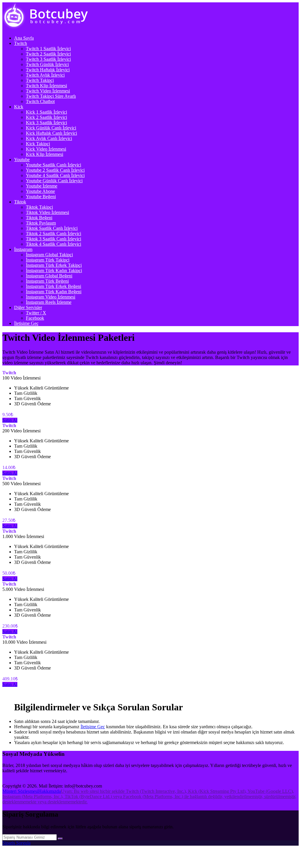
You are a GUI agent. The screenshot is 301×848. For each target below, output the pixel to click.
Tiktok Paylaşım (41, 222)
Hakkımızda (49, 791)
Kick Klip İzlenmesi (44, 154)
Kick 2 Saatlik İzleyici (46, 117)
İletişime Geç (26, 323)
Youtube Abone (40, 191)
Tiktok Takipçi (39, 207)
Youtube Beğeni (41, 196)
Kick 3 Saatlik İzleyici (46, 122)
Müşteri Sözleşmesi (20, 791)
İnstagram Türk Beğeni (47, 281)
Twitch (20, 43)
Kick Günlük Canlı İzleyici (51, 127)
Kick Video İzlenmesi (46, 148)
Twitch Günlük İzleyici (47, 64)
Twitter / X (36, 312)
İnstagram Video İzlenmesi (50, 296)
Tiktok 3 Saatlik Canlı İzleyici (53, 238)
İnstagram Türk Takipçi (47, 259)
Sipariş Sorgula (16, 842)
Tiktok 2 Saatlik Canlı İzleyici (53, 233)
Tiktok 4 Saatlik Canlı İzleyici (53, 244)
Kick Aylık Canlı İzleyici (49, 138)
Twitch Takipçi (40, 80)
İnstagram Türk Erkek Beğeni (53, 286)
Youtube (22, 159)
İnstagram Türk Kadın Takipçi (54, 270)
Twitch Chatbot (40, 101)
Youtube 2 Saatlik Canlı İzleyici (55, 170)
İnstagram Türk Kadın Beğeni (53, 291)
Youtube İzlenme (41, 185)
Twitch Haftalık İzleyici (48, 69)
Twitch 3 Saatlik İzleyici (48, 59)
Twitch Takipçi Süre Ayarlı (51, 96)
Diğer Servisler (28, 307)
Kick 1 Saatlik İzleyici (46, 111)
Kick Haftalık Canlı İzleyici (51, 133)
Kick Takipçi (38, 143)
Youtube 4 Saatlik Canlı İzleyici (55, 175)
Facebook (35, 318)
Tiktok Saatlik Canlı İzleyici (52, 228)
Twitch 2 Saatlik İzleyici (48, 53)
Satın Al (9, 420)
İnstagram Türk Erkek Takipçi (54, 265)
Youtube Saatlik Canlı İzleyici (53, 164)
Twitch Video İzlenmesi (48, 90)
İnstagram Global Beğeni (49, 275)
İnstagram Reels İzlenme (48, 302)
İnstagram (23, 249)
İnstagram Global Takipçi (49, 254)
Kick (18, 106)
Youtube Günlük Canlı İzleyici (54, 180)
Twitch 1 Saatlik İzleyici (48, 48)
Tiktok (20, 201)
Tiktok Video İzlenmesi (47, 212)
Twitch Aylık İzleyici (45, 75)
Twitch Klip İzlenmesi (46, 85)
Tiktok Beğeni (39, 217)
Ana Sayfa (24, 38)
